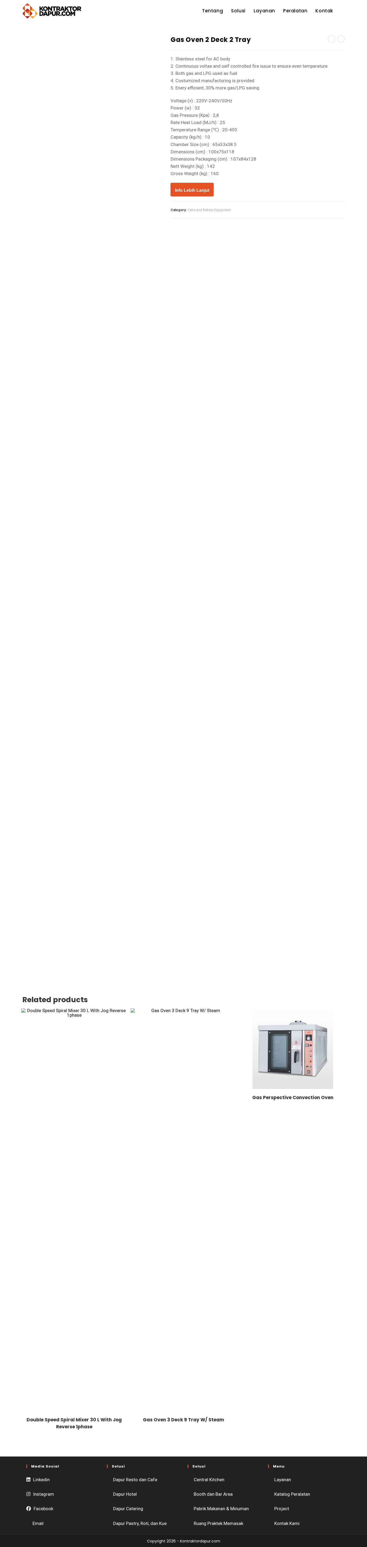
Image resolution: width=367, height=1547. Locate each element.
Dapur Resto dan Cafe (135, 1479)
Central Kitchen (209, 1479)
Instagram (43, 1494)
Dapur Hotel (125, 1494)
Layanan (282, 1479)
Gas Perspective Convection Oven (292, 1097)
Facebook (43, 1508)
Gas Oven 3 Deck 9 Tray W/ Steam (183, 1419)
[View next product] (341, 39)
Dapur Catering (128, 1508)
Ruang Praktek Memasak (218, 1523)
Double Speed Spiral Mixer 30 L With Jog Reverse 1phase (74, 1423)
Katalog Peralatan (292, 1494)
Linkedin (41, 1479)
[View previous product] (331, 39)
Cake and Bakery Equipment (209, 210)
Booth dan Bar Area (213, 1494)
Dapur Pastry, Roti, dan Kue (140, 1523)
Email (38, 1523)
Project (281, 1508)
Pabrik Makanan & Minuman (221, 1508)
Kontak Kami (287, 1523)
